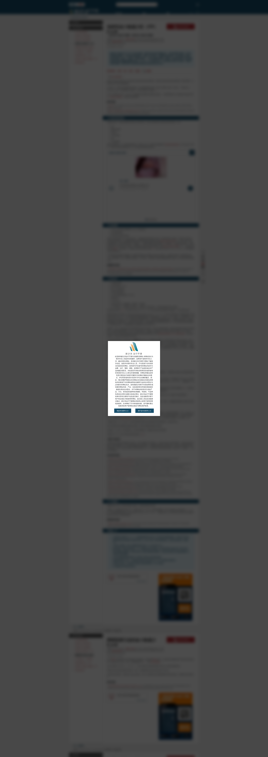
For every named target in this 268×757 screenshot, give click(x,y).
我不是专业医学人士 (144, 411)
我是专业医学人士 (123, 411)
